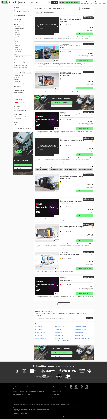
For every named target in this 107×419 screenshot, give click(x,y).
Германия (20, 102)
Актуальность (86, 8)
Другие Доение (79, 332)
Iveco (17, 34)
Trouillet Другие (59, 338)
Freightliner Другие (40, 332)
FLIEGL (17, 41)
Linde (17, 45)
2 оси (17, 79)
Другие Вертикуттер (80, 326)
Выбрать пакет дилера (22, 165)
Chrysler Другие (39, 326)
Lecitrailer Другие (59, 326)
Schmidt (18, 43)
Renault (18, 38)
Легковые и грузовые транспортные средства (22, 10)
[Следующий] (57, 26)
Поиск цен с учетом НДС (21, 65)
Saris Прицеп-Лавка (70, 169)
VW (17, 36)
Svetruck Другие (59, 329)
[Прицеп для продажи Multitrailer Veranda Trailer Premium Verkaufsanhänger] (47, 80)
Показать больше (64, 340)
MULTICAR (18, 49)
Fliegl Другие (38, 329)
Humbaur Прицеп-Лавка (85, 169)
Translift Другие (59, 335)
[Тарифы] (23, 151)
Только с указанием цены (21, 67)
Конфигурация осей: (18, 75)
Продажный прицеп (41, 169)
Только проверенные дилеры (23, 128)
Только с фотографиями (21, 124)
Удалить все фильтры (50, 12)
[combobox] (23, 99)
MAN (17, 30)
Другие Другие (79, 335)
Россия (26, 94)
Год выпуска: (17, 70)
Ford (17, 47)
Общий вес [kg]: (17, 81)
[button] (104, 2)
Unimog (18, 51)
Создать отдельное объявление (23, 168)
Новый (17, 108)
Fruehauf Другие (39, 335)
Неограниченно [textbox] (19, 99)
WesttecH (18, 40)
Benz (17, 26)
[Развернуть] (64, 40)
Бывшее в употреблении (21, 110)
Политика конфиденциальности (44, 416)
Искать (55, 2)
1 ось (17, 77)
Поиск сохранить (64, 304)
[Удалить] (49, 2)
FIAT (17, 32)
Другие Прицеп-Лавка (56, 169)
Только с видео (19, 126)
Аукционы (18, 118)
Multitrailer (18, 24)
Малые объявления (20, 116)
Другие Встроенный (80, 329)
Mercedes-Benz (20, 28)
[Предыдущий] (35, 26)
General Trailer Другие (40, 338)
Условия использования (56, 416)
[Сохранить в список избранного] (92, 20)
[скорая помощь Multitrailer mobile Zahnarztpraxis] (47, 261)
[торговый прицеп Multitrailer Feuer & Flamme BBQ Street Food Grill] (47, 53)
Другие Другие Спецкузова (82, 338)
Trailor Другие (58, 332)
